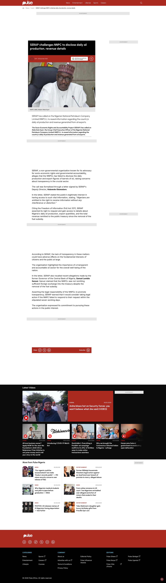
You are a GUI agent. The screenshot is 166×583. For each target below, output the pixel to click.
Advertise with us (64, 560)
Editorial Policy (86, 556)
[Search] (141, 3)
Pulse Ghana (111, 556)
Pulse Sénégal (133, 556)
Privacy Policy (63, 568)
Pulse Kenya (111, 560)
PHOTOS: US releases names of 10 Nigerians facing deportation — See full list (47, 508)
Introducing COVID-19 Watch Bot (58, 444)
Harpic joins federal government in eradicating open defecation (131, 445)
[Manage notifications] (162, 579)
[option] (33, 441)
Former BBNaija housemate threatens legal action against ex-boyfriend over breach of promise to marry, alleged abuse (89, 473)
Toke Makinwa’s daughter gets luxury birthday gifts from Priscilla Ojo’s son (88, 508)
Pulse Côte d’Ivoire (110, 565)
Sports (95, 3)
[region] (83, 440)
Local (32, 8)
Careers (103, 3)
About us (61, 556)
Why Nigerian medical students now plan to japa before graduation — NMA (47, 490)
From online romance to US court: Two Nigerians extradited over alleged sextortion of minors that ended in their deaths (88, 492)
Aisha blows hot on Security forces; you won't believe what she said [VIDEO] (89, 407)
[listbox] (83, 440)
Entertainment (78, 3)
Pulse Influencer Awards (86, 561)
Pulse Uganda (133, 560)
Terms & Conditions (65, 564)
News (68, 3)
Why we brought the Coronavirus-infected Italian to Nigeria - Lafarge (107, 445)
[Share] (91, 59)
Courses (41, 564)
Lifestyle (88, 3)
